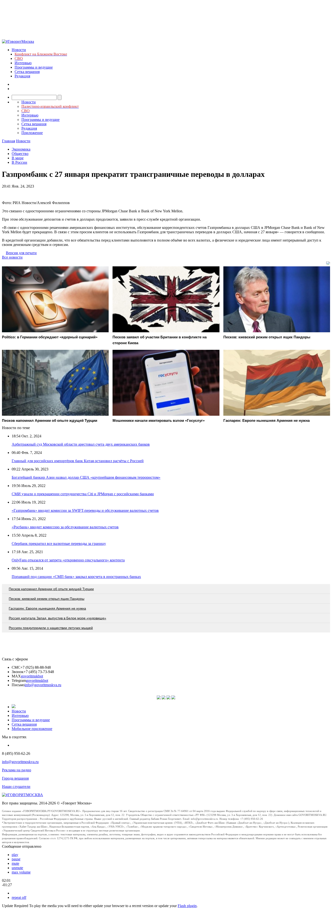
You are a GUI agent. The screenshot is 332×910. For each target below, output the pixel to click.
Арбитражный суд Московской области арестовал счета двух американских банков (81, 444)
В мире (18, 158)
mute (15, 863)
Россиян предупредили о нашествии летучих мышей (51, 628)
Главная (8, 141)
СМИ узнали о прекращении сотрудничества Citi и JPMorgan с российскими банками (83, 494)
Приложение (32, 133)
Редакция (22, 76)
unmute (17, 868)
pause (16, 859)
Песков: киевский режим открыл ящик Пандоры (46, 599)
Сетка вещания (27, 72)
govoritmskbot (32, 676)
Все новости (12, 257)
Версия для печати (21, 253)
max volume (21, 872)
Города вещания (15, 778)
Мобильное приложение (32, 729)
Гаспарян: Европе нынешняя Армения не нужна (47, 608)
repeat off (19, 897)
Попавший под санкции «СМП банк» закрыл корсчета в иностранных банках (76, 577)
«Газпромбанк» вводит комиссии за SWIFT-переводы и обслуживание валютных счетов (85, 510)
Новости (19, 50)
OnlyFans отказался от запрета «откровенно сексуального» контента (68, 560)
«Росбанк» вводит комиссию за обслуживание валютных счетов (65, 527)
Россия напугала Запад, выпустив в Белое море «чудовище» (57, 618)
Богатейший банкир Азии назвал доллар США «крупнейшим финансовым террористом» (86, 477)
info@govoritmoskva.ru (43, 685)
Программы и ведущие (34, 67)
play (15, 855)
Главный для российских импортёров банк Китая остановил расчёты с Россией (78, 461)
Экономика (21, 149)
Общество (20, 154)
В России (19, 162)
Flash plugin (187, 906)
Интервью (23, 63)
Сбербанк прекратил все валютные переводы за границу (59, 543)
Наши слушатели (16, 786)
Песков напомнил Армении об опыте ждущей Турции (51, 589)
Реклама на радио (16, 770)
